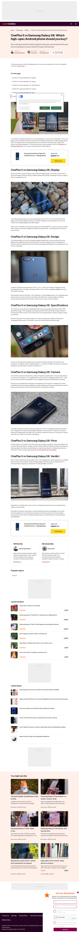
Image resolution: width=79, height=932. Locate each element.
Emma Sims (34, 53)
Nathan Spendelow (20, 53)
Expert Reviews (7, 24)
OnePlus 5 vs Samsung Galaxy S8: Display (24, 78)
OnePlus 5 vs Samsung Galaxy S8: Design (24, 81)
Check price (58, 161)
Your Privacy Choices (36, 915)
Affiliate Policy (6, 920)
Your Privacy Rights (24, 108)
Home (12, 30)
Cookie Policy (25, 103)
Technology (19, 30)
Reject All (44, 108)
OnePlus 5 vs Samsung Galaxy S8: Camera (24, 89)
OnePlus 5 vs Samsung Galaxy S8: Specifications (26, 85)
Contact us (5, 915)
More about (17, 562)
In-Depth (14, 575)
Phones (27, 30)
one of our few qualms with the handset (44, 450)
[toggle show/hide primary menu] (76, 24)
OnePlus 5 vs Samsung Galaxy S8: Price (23, 92)
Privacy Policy (23, 915)
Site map (14, 915)
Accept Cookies (56, 108)
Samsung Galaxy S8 (17, 146)
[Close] (61, 95)
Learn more (20, 66)
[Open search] (71, 24)
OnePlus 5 (62, 144)
